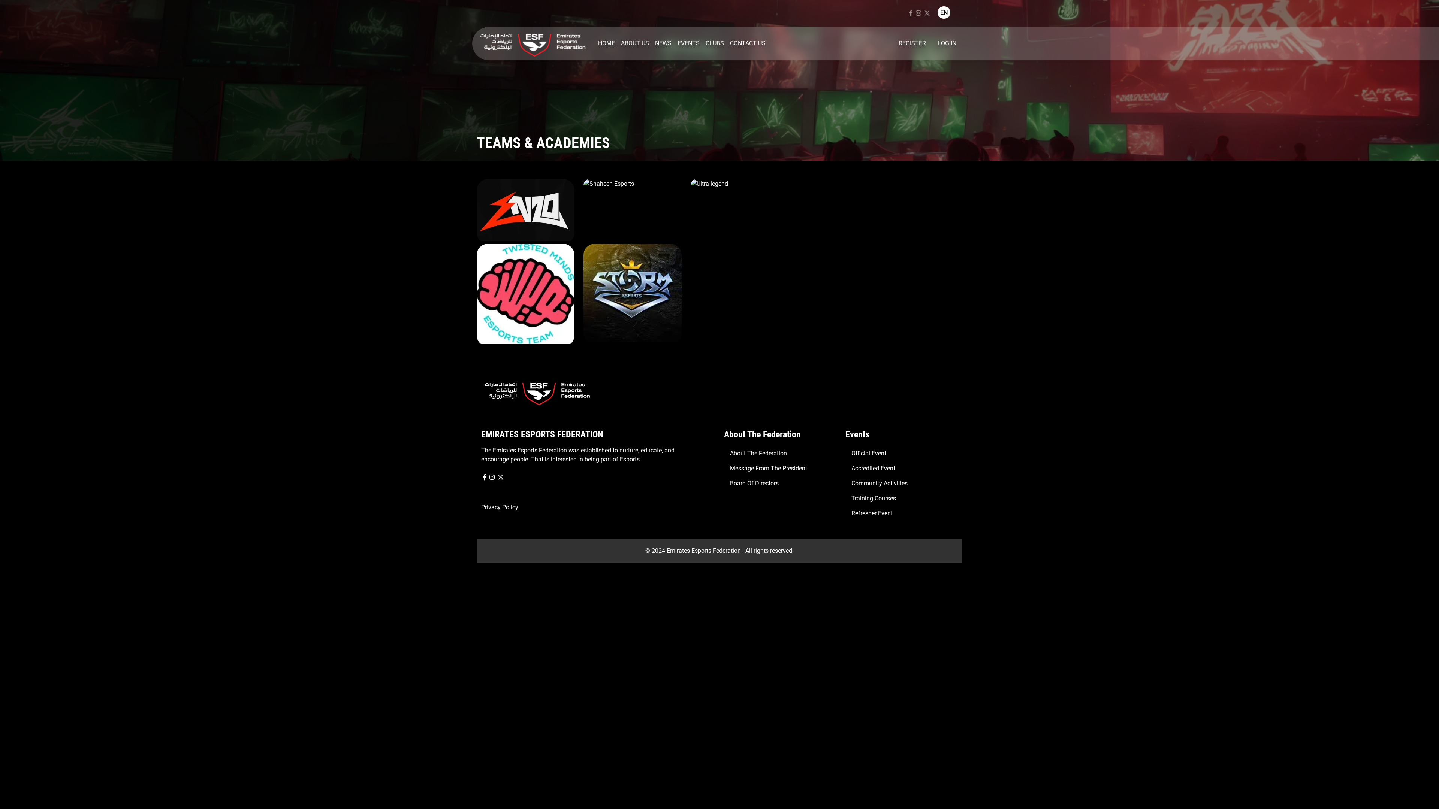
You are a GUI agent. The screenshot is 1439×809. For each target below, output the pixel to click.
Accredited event (873, 468)
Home (606, 43)
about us (635, 43)
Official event (868, 453)
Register (912, 43)
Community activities (879, 483)
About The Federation (758, 453)
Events (689, 43)
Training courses (873, 498)
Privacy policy (499, 507)
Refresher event (872, 513)
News (663, 43)
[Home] (533, 43)
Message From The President (768, 468)
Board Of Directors (754, 483)
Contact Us (748, 43)
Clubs (715, 43)
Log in (947, 43)
